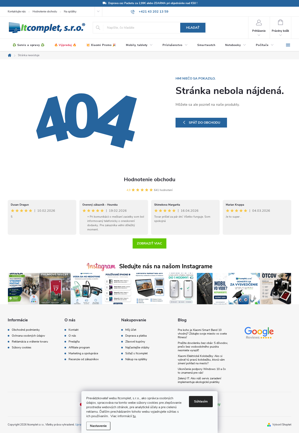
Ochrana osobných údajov (28, 335)
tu (134, 416)
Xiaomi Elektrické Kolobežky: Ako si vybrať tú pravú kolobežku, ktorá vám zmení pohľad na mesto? (201, 359)
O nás (72, 335)
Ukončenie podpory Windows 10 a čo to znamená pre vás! (202, 371)
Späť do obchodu (204, 122)
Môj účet (130, 330)
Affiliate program (79, 347)
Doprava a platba (136, 335)
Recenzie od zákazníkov (84, 359)
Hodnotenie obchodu (45, 11)
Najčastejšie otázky (137, 347)
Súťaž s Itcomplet (136, 353)
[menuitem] (28, 45)
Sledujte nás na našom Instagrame (165, 266)
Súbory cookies (21, 347)
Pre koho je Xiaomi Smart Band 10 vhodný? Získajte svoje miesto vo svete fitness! (202, 333)
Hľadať (193, 27)
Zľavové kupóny (135, 341)
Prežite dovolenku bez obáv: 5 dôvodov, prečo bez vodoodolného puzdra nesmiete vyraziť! (203, 346)
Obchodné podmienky (26, 330)
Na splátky (70, 11)
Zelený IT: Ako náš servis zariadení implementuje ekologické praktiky (199, 380)
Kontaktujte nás (17, 11)
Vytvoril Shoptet (281, 424)
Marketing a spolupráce (83, 353)
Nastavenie (98, 426)
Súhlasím (201, 401)
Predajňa (74, 341)
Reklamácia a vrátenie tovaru (30, 341)
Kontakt (74, 330)
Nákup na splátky (136, 359)
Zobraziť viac (149, 243)
